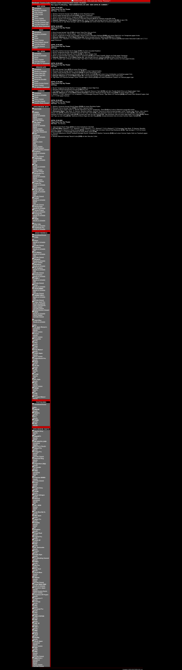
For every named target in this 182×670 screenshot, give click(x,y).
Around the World (67, 2)
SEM (35, 36)
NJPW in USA (38, 14)
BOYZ (35, 140)
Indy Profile (37, 109)
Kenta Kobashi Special (41, 42)
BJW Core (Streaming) (40, 132)
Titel (34, 163)
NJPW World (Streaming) (42, 26)
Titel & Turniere (39, 18)
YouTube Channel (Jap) (41, 22)
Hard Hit (35, 138)
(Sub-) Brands (38, 12)
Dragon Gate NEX (39, 75)
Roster (36, 16)
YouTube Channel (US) (41, 24)
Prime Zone (37, 77)
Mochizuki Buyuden (40, 79)
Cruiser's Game (37, 142)
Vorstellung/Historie (40, 235)
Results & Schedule (40, 10)
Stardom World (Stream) (41, 103)
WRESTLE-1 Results (39, 446)
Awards (76, 2)
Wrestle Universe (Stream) (41, 149)
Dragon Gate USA (39, 73)
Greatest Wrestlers (40, 20)
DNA (34, 143)
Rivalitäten (83, 2)
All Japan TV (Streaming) (42, 63)
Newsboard (35, 2)
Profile (36, 237)
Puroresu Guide (45, 2)
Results (35, 330)
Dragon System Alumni (41, 83)
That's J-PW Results (39, 305)
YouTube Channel (39, 44)
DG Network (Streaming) (41, 87)
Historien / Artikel (56, 2)
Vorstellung (37, 8)
